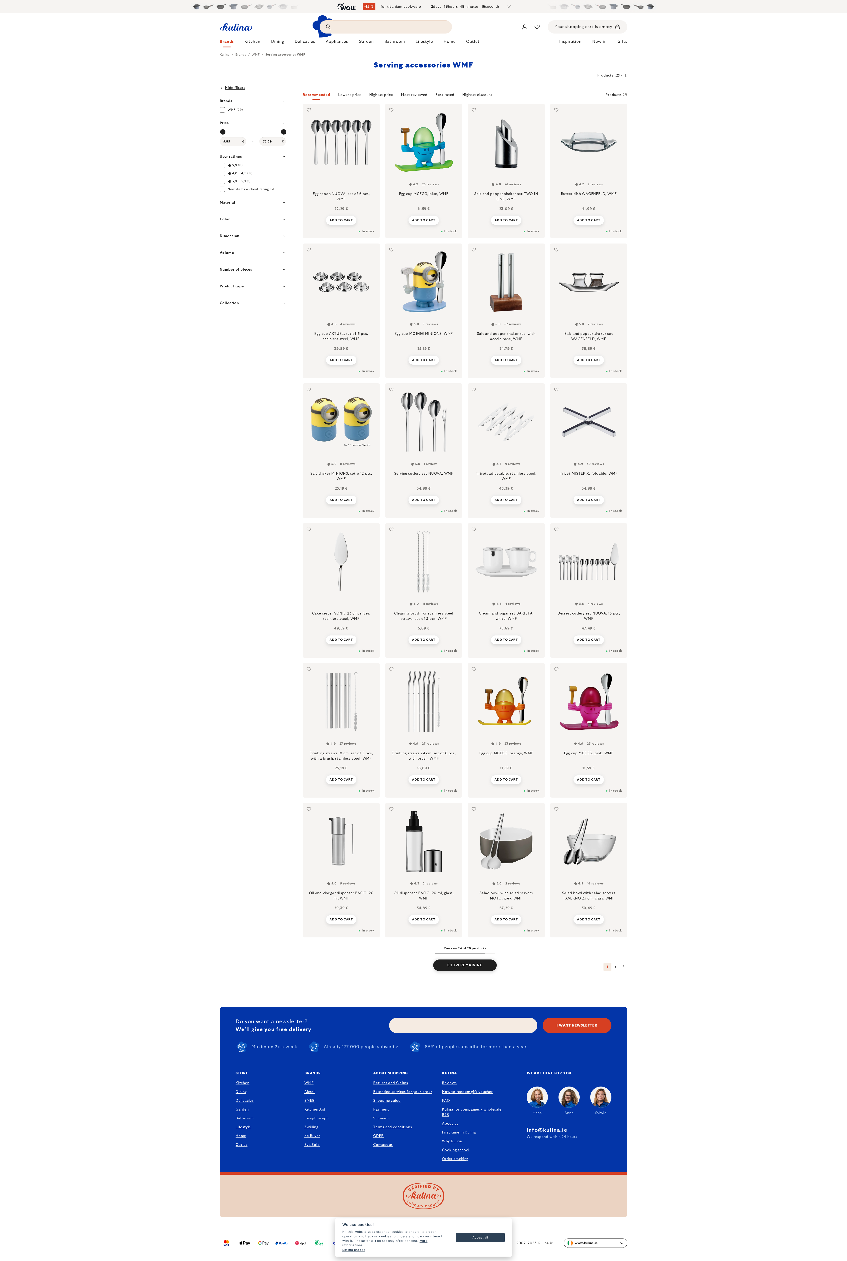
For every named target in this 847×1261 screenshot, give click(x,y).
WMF (308, 1083)
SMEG (309, 1100)
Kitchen (242, 1083)
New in (599, 42)
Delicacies (245, 1100)
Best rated (444, 95)
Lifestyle (243, 1127)
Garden (242, 1109)
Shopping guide (387, 1100)
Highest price (381, 95)
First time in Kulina (459, 1132)
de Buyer (312, 1136)
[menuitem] (227, 43)
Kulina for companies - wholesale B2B (472, 1112)
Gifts (622, 42)
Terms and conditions (392, 1127)
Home (241, 1136)
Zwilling (311, 1127)
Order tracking (455, 1159)
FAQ (446, 1100)
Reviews (449, 1083)
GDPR (378, 1136)
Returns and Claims (390, 1083)
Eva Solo (312, 1145)
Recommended (316, 95)
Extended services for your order (402, 1092)
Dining (241, 1092)
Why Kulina (452, 1141)
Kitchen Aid (314, 1109)
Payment (381, 1109)
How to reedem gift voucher (467, 1092)
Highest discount (477, 95)
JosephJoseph (316, 1118)
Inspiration (570, 42)
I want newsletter (577, 1025)
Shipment (381, 1118)
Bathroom (244, 1118)
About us (450, 1123)
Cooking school (455, 1150)
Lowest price (350, 95)
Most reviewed (414, 95)
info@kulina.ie (547, 1130)
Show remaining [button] (464, 965)
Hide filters (235, 88)
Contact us (383, 1145)
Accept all (480, 1237)
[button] (465, 96)
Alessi (309, 1092)
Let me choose (353, 1250)
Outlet (241, 1145)
